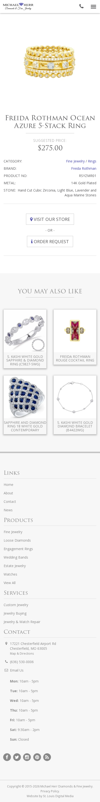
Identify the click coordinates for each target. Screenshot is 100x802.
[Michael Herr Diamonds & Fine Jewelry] (18, 6)
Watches (10, 574)
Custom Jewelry (16, 604)
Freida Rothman (83, 168)
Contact (10, 501)
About (8, 493)
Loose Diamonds (17, 540)
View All (10, 582)
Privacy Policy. (50, 791)
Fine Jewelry (75, 161)
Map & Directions (22, 653)
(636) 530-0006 (22, 661)
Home (8, 484)
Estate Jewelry (15, 565)
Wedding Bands (16, 557)
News (8, 510)
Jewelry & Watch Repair (22, 621)
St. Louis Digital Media (58, 796)
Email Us (17, 670)
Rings (92, 161)
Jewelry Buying (15, 613)
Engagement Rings (18, 548)
